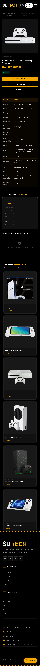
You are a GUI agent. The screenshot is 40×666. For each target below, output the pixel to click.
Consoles (6, 580)
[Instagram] (16, 558)
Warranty (6, 661)
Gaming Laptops (8, 576)
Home (3, 14)
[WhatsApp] (21, 558)
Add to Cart (21, 79)
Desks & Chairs (7, 584)
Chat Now (32, 660)
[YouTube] (5, 558)
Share (21, 89)
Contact (5, 614)
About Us (6, 610)
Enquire (21, 84)
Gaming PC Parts (8, 572)
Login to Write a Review (16, 233)
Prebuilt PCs (7, 602)
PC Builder (6, 606)
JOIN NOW (28, 5)
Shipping (16, 661)
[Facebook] (10, 558)
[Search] (20, 5)
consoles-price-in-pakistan (12, 15)
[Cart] (23, 5)
